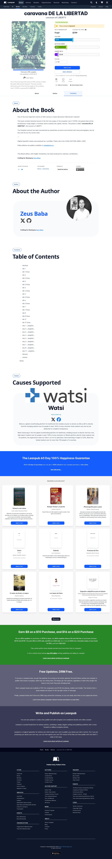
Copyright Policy (77, 808)
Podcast (93, 6)
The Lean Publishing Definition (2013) (83, 796)
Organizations (46, 2)
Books (18, 6)
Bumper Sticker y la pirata (56, 507)
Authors (28, 2)
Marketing (65, 2)
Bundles (25, 6)
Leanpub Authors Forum (51, 794)
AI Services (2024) (78, 792)
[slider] (72, 40)
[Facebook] (59, 419)
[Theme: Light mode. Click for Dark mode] (96, 2)
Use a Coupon (21, 786)
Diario (19, 550)
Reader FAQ (76, 778)
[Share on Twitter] (19, 169)
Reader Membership (81, 75)
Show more (56, 619)
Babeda (56, 550)
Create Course (49, 780)
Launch (101, 6)
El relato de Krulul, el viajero (19, 593)
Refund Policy (77, 812)
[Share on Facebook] (22, 169)
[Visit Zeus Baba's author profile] (79, 208)
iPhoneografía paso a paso (93, 507)
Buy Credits (76, 775)
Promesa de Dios (92, 550)
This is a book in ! (67, 26)
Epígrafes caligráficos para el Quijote (92, 591)
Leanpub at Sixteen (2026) (80, 790)
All (12, 6)
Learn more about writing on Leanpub (56, 658)
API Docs (47, 802)
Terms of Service (78, 806)
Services (56, 2)
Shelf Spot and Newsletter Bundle (26, 804)
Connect (74, 2)
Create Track (48, 782)
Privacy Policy (77, 810)
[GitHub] (29, 220)
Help (107, 6)
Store (21, 2)
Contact (47, 826)
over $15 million (52, 653)
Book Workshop (21, 816)
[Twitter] (22, 220)
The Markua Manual (50, 800)
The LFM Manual (49, 798)
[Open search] (91, 2)
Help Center (76, 780)
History (39, 169)
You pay (57, 59)
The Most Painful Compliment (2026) (83, 787)
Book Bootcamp (21, 819)
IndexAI (19, 800)
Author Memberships (51, 773)
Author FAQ (48, 790)
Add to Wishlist (67, 72)
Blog (46, 824)
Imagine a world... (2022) (80, 794)
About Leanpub (49, 822)
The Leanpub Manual (51, 796)
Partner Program (49, 810)
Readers (36, 2)
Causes (47, 812)
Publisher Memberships (23, 828)
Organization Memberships (24, 826)
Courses (32, 6)
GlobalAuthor (20, 798)
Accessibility (48, 814)
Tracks (40, 6)
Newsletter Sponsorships (24, 802)
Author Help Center (50, 792)
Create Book (48, 775)
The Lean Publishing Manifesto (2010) (83, 798)
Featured (6, 6)
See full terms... (56, 469)
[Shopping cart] (102, 2)
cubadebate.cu (48, 145)
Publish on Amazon (22, 806)
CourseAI (19, 796)
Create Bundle (49, 778)
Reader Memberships (79, 773)
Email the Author (63, 169)
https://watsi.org (56, 414)
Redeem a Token (21, 788)
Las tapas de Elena (56, 593)
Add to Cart (67, 67)
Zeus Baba (29, 78)
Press (46, 828)
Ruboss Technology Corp (65, 846)
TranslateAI (20, 809)
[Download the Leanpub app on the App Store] (56, 853)
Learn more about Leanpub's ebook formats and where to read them (56, 700)
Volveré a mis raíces (19, 508)
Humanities (46, 169)
